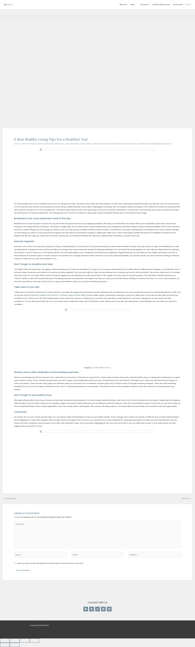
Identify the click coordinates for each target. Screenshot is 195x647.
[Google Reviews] (97, 609)
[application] (136, 4)
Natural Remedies (113, 143)
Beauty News (37, 143)
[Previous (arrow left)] (4, 645)
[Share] (24, 640)
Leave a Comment (22, 143)
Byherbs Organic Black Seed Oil (74, 295)
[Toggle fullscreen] (14, 640)
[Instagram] (103, 609)
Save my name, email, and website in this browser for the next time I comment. (50, 563)
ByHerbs (71, 213)
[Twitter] (91, 609)
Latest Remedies (72, 143)
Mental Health (99, 143)
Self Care (126, 143)
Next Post (187, 498)
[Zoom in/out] (4, 640)
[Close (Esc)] (34, 640)
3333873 (95, 367)
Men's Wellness (86, 143)
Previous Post (9, 498)
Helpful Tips (59, 143)
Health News (48, 143)
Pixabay (107, 367)
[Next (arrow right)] (14, 645)
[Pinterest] (109, 609)
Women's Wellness (138, 143)
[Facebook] (85, 609)
